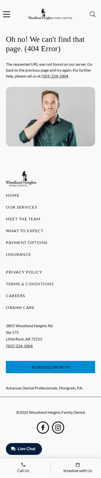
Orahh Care (20, 307)
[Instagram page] (58, 427)
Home (12, 195)
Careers (15, 295)
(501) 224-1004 (54, 76)
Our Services (21, 207)
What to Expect (24, 230)
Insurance (18, 254)
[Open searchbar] (92, 14)
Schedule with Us (50, 367)
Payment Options (27, 242)
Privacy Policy (24, 272)
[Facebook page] (43, 427)
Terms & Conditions (30, 283)
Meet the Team (23, 218)
